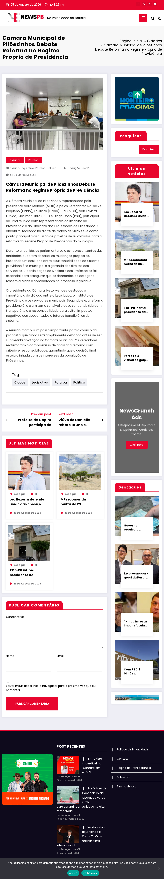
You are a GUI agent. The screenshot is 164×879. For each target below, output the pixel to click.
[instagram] (149, 4)
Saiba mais (90, 873)
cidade (14, 168)
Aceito (73, 873)
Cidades (15, 160)
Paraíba (33, 160)
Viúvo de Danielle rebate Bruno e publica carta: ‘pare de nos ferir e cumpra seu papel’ (76, 423)
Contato (123, 759)
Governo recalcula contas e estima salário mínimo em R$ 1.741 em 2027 (136, 527)
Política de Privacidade (132, 749)
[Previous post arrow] (7, 420)
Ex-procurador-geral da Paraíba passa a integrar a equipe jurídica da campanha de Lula (136, 575)
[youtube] (155, 4)
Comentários (15, 617)
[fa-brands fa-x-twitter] (144, 4)
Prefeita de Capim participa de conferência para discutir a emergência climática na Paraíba (32, 423)
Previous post (41, 414)
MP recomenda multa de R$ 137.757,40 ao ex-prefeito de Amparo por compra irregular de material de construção (77, 502)
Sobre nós (124, 777)
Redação (19, 494)
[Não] (159, 868)
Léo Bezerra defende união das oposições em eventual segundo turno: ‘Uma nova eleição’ (27, 502)
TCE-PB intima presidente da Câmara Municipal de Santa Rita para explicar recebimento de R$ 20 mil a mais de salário (26, 572)
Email (60, 656)
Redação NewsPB (79, 168)
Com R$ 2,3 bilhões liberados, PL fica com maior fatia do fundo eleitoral (135, 671)
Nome (10, 656)
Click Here (137, 445)
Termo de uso (126, 786)
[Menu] (143, 18)
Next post (65, 414)
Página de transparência (134, 768)
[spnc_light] (159, 18)
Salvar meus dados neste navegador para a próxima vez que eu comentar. (51, 688)
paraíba (40, 168)
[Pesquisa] (152, 19)
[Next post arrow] (102, 420)
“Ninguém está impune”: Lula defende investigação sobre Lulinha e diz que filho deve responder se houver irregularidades (136, 623)
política (51, 168)
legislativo (27, 168)
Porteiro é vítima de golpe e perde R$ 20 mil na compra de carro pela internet (136, 358)
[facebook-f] (138, 4)
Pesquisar (131, 136)
